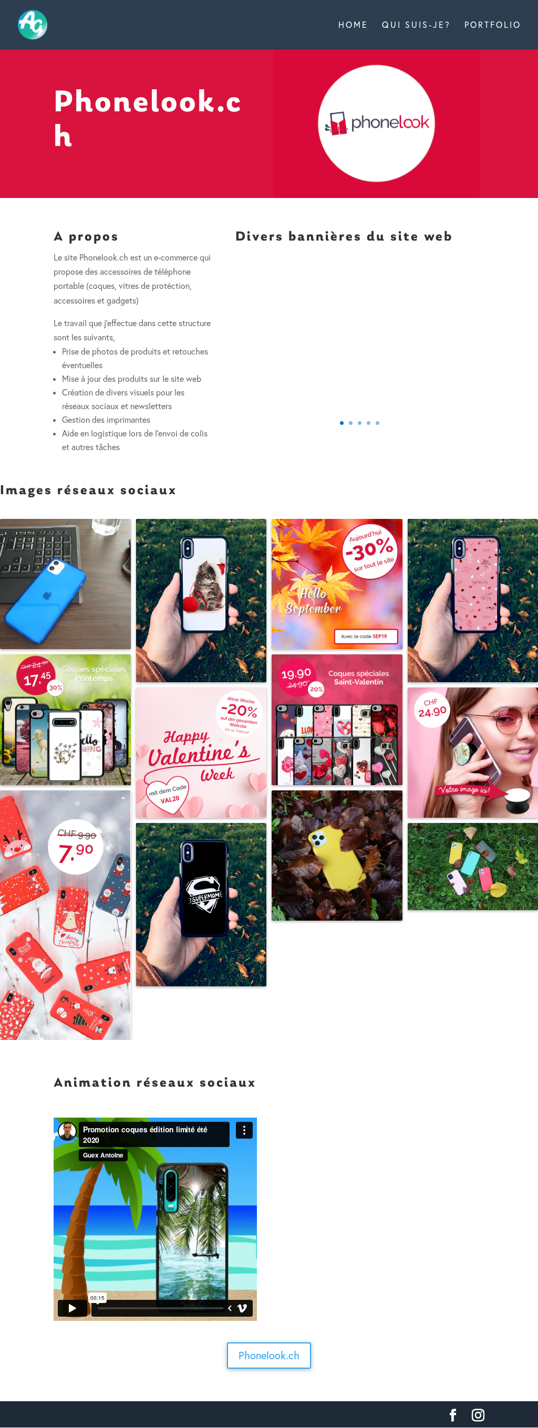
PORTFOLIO (492, 25)
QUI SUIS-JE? (416, 25)
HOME (353, 25)
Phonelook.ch (269, 1355)
